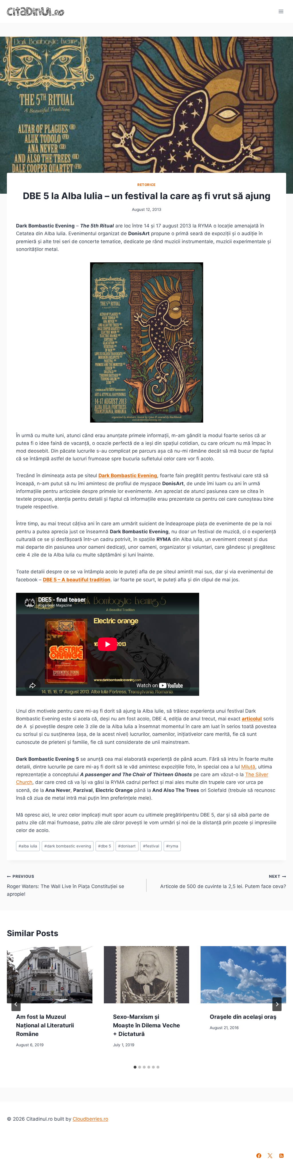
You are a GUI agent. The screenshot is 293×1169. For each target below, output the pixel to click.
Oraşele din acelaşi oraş (243, 1016)
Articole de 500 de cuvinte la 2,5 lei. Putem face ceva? (223, 881)
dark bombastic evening (67, 846)
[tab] (135, 1067)
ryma (172, 846)
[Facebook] (259, 1155)
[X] (270, 1155)
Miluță (248, 767)
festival (151, 846)
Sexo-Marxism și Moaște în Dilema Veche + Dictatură (146, 1025)
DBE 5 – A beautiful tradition (76, 579)
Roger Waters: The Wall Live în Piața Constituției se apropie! (65, 885)
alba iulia (28, 846)
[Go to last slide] (16, 1004)
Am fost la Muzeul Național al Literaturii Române (45, 1025)
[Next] (277, 1004)
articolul (252, 719)
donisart (127, 846)
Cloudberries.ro (90, 1119)
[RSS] (281, 1155)
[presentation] (49, 974)
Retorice (146, 185)
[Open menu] (281, 11)
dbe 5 (104, 846)
